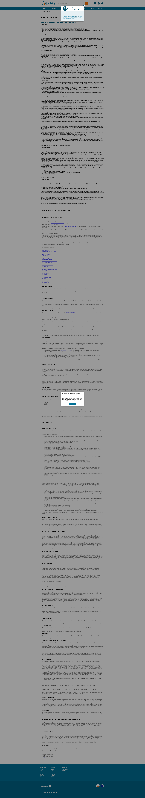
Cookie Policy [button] (72, 400)
